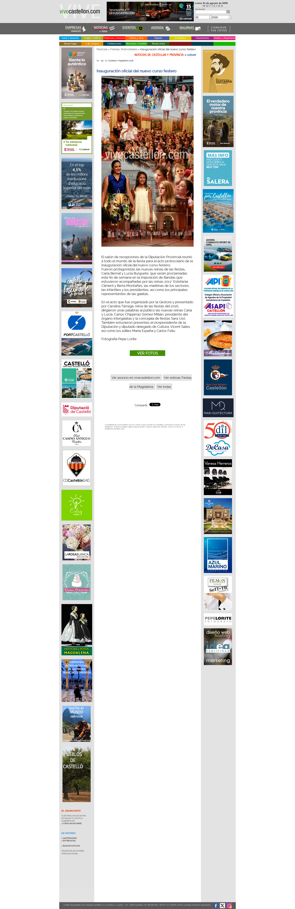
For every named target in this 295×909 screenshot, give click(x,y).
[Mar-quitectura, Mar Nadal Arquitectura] (218, 419)
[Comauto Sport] (218, 273)
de (197, 17)
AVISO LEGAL (177, 905)
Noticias (102, 49)
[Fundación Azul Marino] (218, 574)
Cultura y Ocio (136, 38)
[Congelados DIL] (218, 457)
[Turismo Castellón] (76, 401)
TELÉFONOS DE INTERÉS (72, 851)
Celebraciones (114, 43)
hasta (215, 17)
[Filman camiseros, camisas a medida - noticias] (218, 612)
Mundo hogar (70, 43)
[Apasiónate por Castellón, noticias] (218, 234)
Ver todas (164, 386)
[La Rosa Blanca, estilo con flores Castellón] (76, 563)
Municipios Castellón (136, 43)
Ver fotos (147, 353)
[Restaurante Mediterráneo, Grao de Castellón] (218, 358)
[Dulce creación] (76, 602)
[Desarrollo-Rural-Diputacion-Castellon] (218, 148)
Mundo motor (158, 43)
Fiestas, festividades (123, 49)
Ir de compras (92, 43)
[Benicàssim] (76, 266)
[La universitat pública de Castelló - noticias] (76, 211)
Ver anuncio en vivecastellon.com (136, 377)
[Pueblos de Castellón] (76, 804)
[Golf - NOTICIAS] (76, 156)
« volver (190, 55)
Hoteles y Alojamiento (224, 38)
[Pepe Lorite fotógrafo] (218, 627)
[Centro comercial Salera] (218, 187)
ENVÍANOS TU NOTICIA (71, 818)
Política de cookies (69, 853)
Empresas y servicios (114, 38)
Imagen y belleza (92, 38)
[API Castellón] (218, 319)
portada (188, 905)
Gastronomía (202, 38)
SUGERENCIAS (68, 821)
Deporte (158, 38)
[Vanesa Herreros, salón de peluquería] (218, 496)
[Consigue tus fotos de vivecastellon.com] (219, 31)
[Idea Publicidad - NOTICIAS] (218, 666)
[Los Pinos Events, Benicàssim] (218, 535)
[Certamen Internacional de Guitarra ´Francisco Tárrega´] (76, 704)
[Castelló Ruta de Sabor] (76, 101)
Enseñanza (180, 38)
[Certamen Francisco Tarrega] (218, 94)
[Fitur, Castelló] (76, 310)
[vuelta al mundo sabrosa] (76, 744)
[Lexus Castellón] (150, 20)
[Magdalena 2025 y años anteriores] (76, 658)
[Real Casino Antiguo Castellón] (76, 448)
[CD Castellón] (76, 488)
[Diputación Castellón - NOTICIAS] (76, 419)
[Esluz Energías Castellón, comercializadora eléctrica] (76, 523)
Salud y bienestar (70, 38)
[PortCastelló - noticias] (76, 358)
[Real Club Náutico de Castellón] (218, 397)
